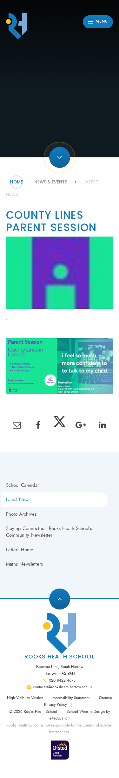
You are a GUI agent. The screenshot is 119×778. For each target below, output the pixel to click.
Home (16, 182)
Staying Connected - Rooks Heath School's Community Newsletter (49, 531)
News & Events (50, 182)
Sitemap (105, 698)
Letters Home (19, 550)
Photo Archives (21, 514)
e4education (59, 718)
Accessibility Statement (71, 698)
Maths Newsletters (24, 564)
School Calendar (22, 485)
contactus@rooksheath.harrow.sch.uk (62, 687)
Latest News (18, 499)
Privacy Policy (55, 704)
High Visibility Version (25, 698)
